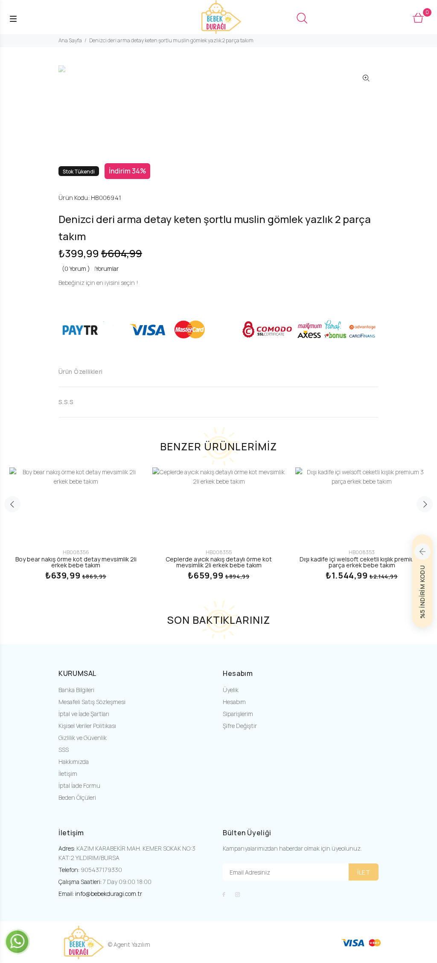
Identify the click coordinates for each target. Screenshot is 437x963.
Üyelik (231, 690)
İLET (363, 872)
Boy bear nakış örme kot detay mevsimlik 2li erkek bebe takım (76, 562)
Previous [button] (12, 504)
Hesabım (234, 702)
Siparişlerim (238, 714)
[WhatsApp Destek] (17, 941)
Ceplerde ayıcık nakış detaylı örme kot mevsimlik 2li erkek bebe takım (219, 562)
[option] (80, 73)
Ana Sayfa (70, 40)
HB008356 (76, 552)
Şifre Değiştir (240, 726)
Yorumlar (107, 268)
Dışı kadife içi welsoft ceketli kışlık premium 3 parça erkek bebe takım (362, 562)
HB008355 (219, 552)
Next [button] (425, 504)
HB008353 (362, 552)
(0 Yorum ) (76, 268)
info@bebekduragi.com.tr (108, 894)
